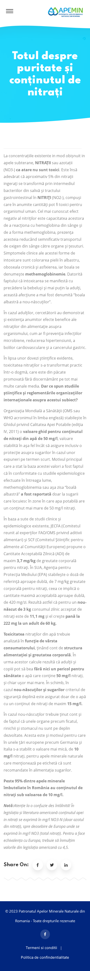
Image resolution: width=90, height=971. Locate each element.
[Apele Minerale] (65, 11)
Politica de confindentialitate (45, 957)
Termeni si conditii (41, 947)
